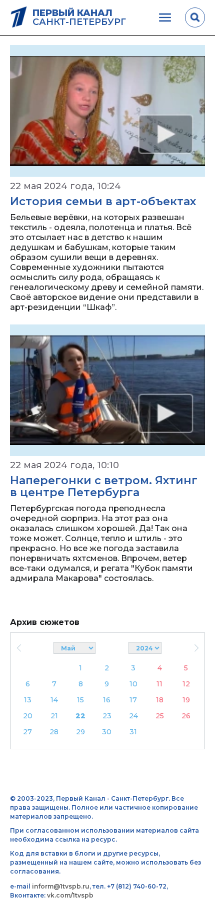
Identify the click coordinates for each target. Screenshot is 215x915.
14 (54, 699)
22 (81, 715)
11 (159, 683)
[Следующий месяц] (196, 648)
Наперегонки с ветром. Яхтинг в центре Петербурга (104, 486)
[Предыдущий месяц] (18, 648)
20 (27, 715)
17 (133, 699)
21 (54, 715)
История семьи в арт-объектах (103, 201)
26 (186, 715)
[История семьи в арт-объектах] (107, 111)
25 (160, 715)
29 (80, 731)
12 (186, 683)
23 (107, 715)
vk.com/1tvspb (70, 895)
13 (28, 699)
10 (134, 683)
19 (186, 699)
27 (27, 731)
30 (107, 731)
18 (160, 699)
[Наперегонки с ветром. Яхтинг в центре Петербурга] (107, 390)
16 (106, 699)
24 (133, 715)
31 (133, 731)
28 (54, 731)
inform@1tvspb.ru (61, 886)
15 (80, 699)
